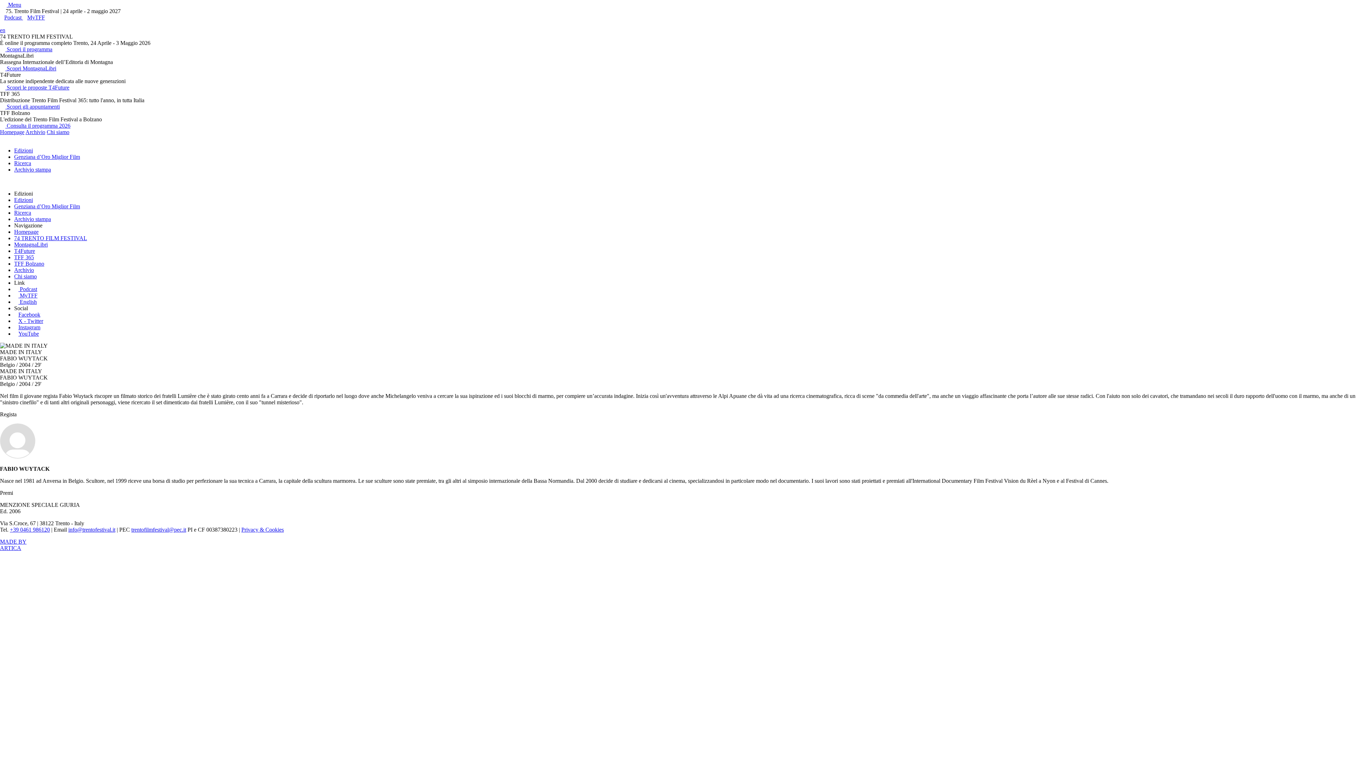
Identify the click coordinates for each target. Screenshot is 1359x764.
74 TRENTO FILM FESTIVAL (50, 238)
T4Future (24, 251)
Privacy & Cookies (262, 530)
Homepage (12, 132)
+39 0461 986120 (30, 530)
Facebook (29, 315)
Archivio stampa (32, 170)
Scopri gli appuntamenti (32, 107)
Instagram (29, 327)
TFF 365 (24, 257)
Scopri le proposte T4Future (37, 88)
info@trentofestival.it (91, 530)
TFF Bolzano (29, 264)
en (2, 30)
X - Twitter (30, 321)
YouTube (28, 334)
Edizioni (23, 150)
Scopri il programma (28, 49)
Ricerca (22, 163)
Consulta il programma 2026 (37, 126)
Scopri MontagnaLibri (30, 68)
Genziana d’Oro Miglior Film (47, 157)
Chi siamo (58, 132)
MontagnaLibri (31, 245)
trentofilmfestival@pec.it (158, 530)
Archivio (35, 132)
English (28, 302)
